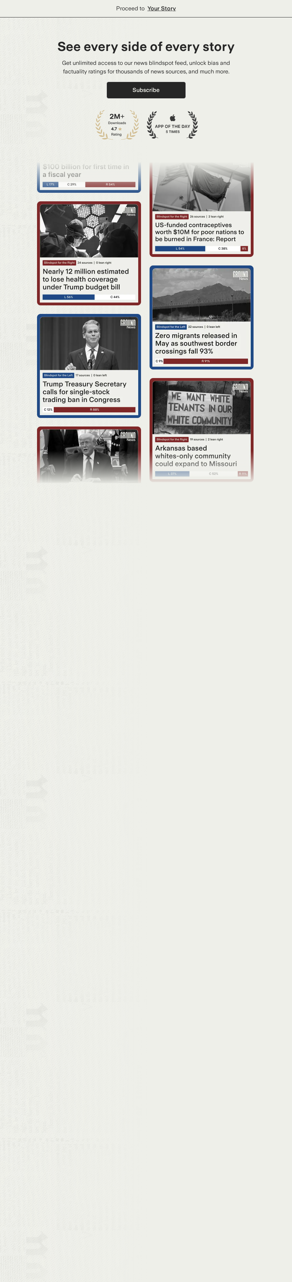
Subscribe (146, 90)
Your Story (161, 8)
